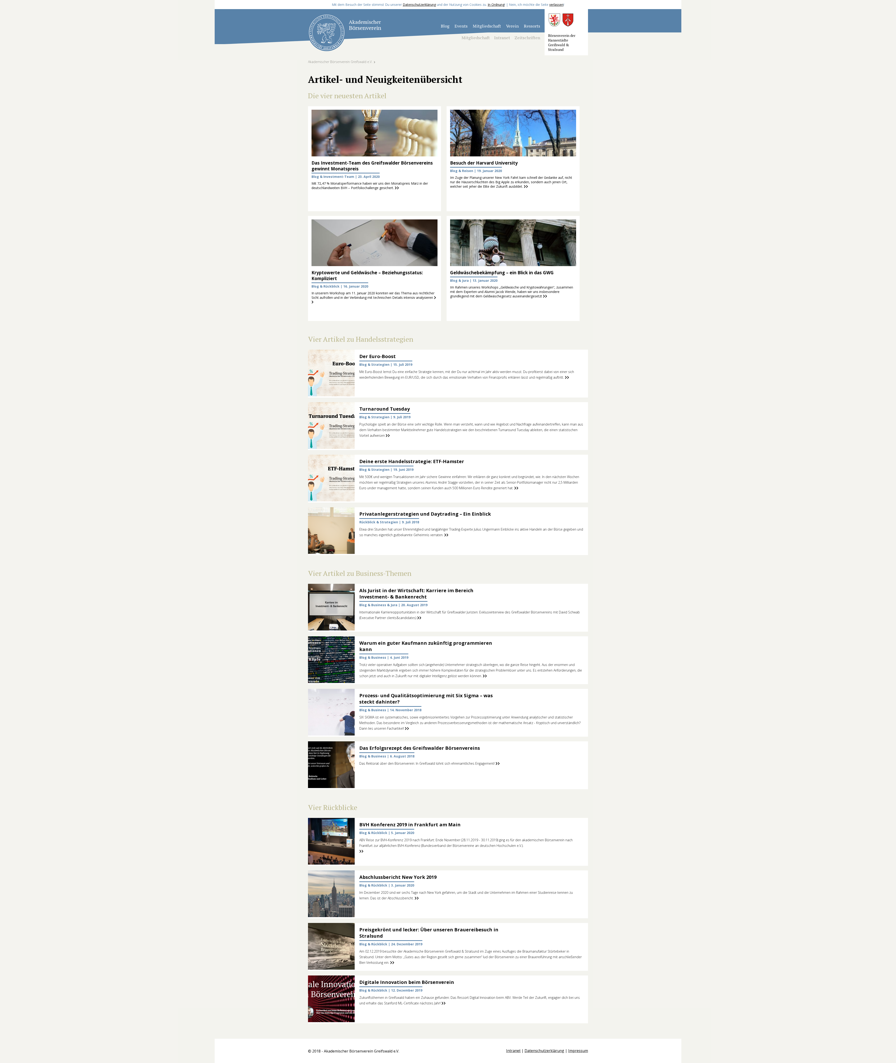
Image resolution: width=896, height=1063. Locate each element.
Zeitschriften (527, 37)
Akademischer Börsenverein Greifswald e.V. (340, 62)
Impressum (578, 1050)
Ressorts (532, 26)
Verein (512, 26)
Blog (445, 26)
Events (461, 26)
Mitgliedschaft (487, 26)
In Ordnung (496, 4)
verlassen (556, 4)
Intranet (502, 37)
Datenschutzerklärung (419, 4)
